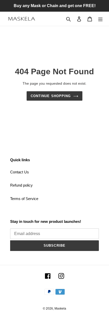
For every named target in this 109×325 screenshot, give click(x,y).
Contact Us (19, 172)
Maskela (60, 308)
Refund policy (21, 185)
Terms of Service (24, 198)
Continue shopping (51, 96)
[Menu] (100, 18)
